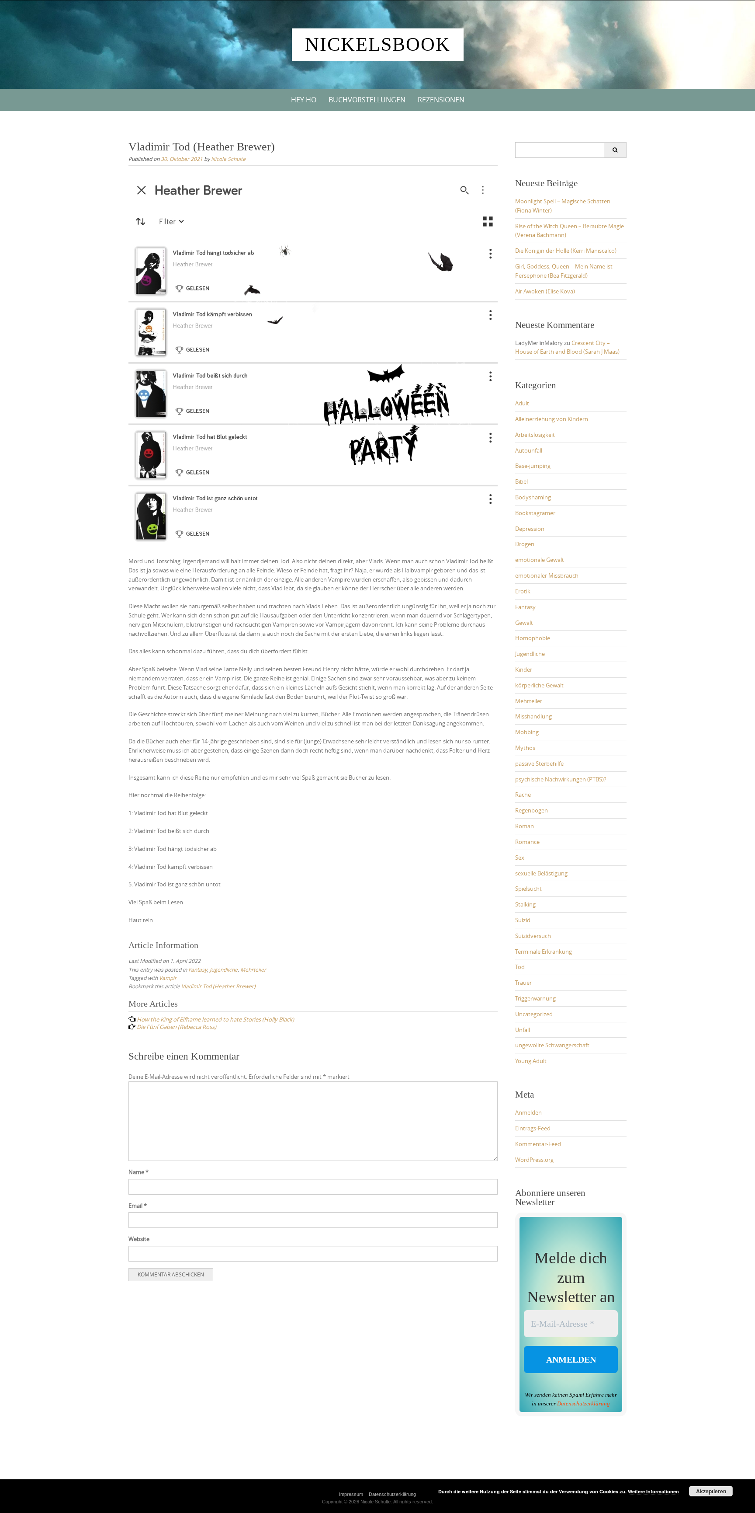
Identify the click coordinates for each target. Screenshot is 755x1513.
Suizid (522, 920)
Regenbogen (531, 810)
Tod (520, 967)
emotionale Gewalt (539, 560)
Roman (524, 826)
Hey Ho (303, 100)
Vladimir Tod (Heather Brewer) (218, 986)
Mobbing (527, 732)
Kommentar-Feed (538, 1144)
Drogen (524, 544)
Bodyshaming (533, 497)
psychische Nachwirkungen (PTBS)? (560, 779)
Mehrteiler (253, 969)
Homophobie (532, 638)
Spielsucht (528, 888)
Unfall (522, 1030)
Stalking (525, 904)
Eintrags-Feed (533, 1128)
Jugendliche (224, 969)
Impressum (351, 1494)
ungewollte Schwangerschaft (552, 1045)
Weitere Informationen (653, 1491)
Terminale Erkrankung (543, 951)
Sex (519, 857)
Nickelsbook (377, 44)
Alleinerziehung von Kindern (551, 419)
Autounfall (528, 450)
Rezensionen (441, 100)
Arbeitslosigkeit (535, 435)
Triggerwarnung (535, 998)
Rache (523, 794)
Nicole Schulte (228, 158)
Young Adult (531, 1061)
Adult (522, 403)
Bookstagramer (535, 513)
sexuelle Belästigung (541, 873)
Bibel (521, 481)
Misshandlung (533, 716)
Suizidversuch (533, 936)
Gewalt (524, 623)
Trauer (523, 983)
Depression (529, 529)
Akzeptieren (711, 1491)
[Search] (615, 150)
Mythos (525, 748)
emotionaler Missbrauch (546, 575)
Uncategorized (534, 1014)
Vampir (168, 977)
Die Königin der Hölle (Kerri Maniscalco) (565, 250)
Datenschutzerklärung (583, 1403)
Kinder (523, 669)
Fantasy (197, 969)
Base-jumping (533, 466)
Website (138, 1239)
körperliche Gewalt (539, 685)
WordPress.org (534, 1160)
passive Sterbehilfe (539, 763)
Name (138, 1172)
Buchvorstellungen (367, 100)
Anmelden (528, 1112)
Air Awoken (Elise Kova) (545, 291)
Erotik (522, 591)
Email (137, 1206)
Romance (527, 842)
